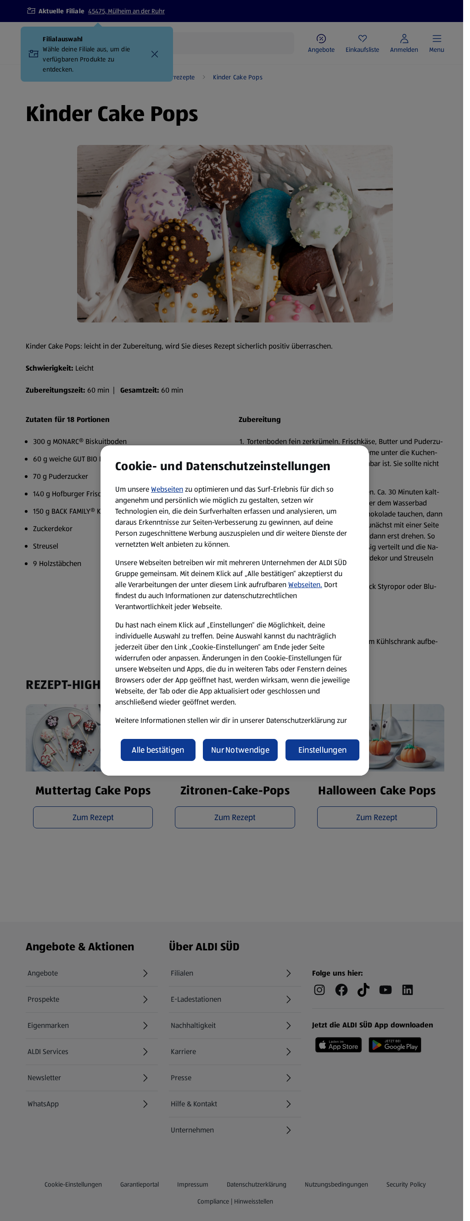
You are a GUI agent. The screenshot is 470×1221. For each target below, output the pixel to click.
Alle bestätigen (158, 750)
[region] (235, 610)
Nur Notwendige (240, 750)
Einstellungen (322, 750)
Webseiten (167, 489)
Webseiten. (305, 584)
